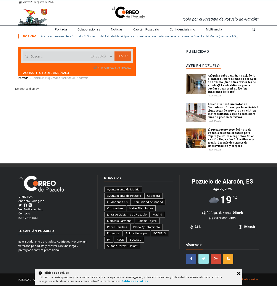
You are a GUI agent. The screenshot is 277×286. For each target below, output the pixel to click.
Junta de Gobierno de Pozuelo (127, 214)
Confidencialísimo (182, 29)
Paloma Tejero (147, 221)
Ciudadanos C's (117, 202)
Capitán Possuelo (146, 29)
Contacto (24, 213)
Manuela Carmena (119, 221)
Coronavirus (115, 208)
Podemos (113, 233)
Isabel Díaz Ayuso (141, 208)
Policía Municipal (136, 233)
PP (109, 239)
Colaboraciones (88, 29)
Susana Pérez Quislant (122, 246)
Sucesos (135, 239)
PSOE (120, 239)
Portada (61, 29)
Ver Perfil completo (30, 209)
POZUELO (159, 233)
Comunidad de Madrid (148, 202)
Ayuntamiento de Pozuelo (124, 196)
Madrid (157, 214)
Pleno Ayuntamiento (146, 227)
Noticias (117, 29)
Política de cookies (135, 281)
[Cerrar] (238, 273)
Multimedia (214, 29)
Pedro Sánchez (117, 227)
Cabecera (153, 196)
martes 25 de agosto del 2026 (38, 1)
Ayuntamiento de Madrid (123, 189)
